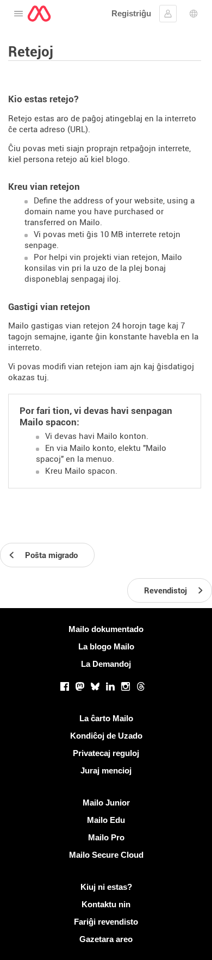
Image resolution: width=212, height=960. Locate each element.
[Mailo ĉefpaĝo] (39, 13)
